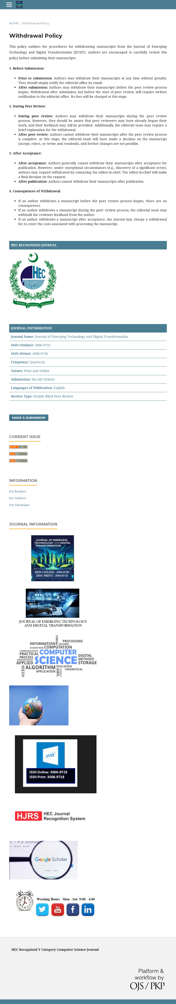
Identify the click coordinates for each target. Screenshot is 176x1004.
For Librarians (19, 505)
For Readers (17, 491)
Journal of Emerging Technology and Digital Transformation (81, 336)
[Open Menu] (9, 4)
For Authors (17, 498)
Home (14, 23)
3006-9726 (42, 345)
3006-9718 (40, 353)
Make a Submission (28, 417)
